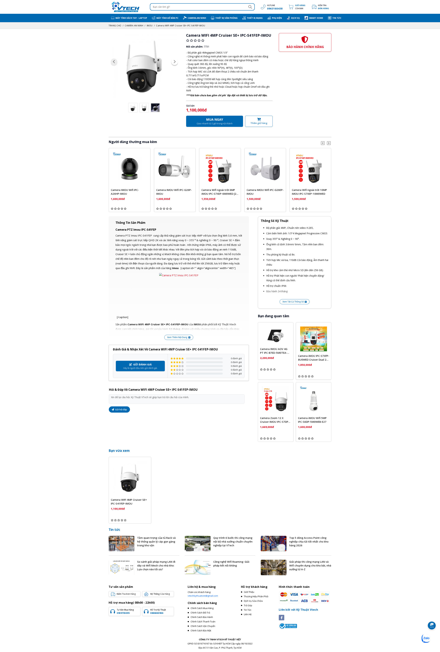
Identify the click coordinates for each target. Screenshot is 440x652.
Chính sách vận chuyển (203, 626)
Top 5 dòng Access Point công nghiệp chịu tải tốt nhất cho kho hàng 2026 (308, 541)
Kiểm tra (323, 7)
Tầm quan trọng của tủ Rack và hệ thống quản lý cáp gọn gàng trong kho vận (156, 541)
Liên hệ (247, 614)
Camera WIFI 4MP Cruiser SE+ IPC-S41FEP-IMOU (180, 25)
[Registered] (288, 625)
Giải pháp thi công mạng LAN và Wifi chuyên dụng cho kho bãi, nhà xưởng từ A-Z (310, 565)
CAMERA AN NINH (134, 25)
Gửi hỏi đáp (121, 409)
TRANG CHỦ (115, 25)
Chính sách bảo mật (201, 630)
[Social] (281, 617)
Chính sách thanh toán (203, 621)
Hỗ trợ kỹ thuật (158, 611)
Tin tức (114, 530)
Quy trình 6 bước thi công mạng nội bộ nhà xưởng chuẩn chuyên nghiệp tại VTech (232, 541)
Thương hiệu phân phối (256, 596)
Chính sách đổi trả (200, 612)
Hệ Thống (160, 593)
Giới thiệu (249, 591)
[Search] (250, 7)
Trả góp (248, 605)
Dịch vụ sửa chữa (253, 600)
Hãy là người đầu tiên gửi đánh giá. (140, 366)
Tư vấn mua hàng (125, 611)
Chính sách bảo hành (202, 617)
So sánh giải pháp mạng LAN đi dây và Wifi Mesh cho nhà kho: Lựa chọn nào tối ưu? (156, 565)
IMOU (150, 25)
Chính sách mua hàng (202, 608)
